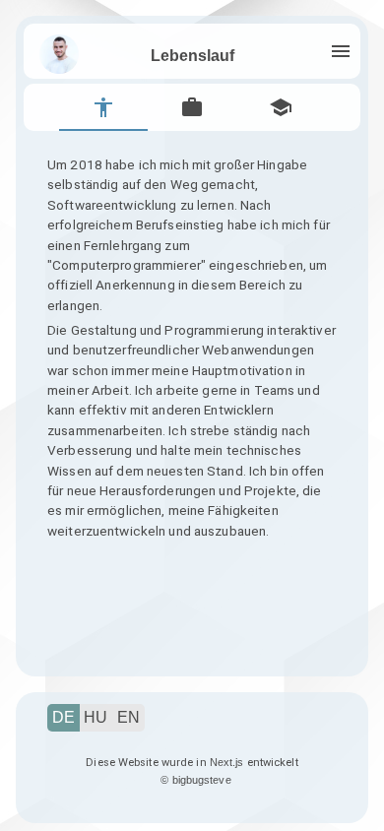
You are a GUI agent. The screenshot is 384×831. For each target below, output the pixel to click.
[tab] (103, 107)
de (63, 717)
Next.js (227, 762)
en (128, 717)
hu (95, 717)
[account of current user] (340, 51)
